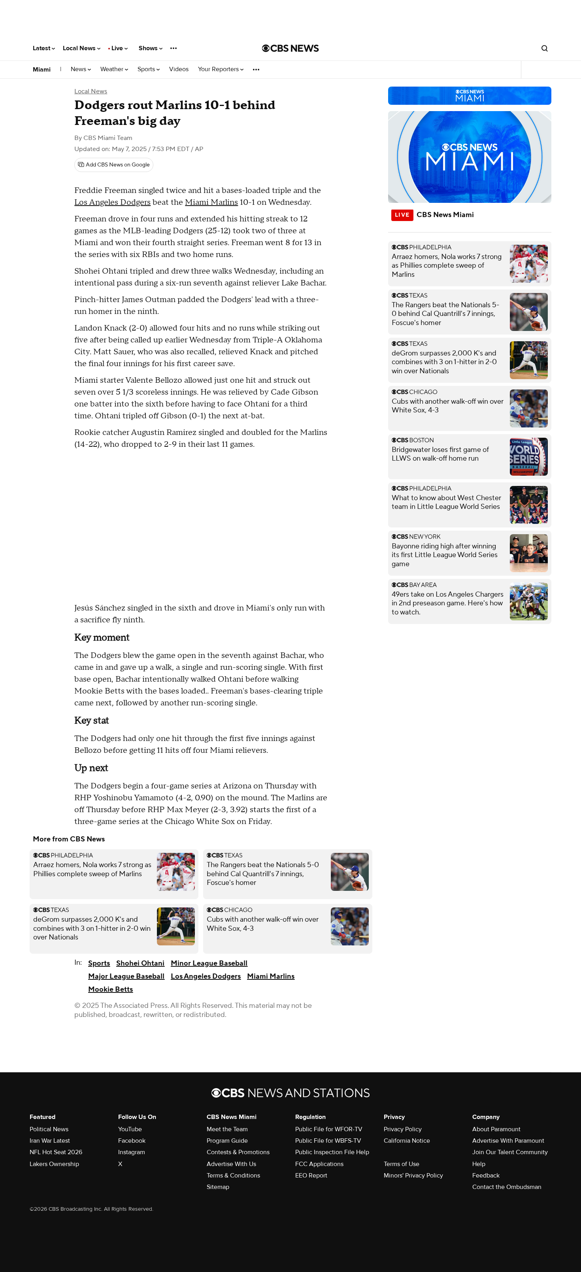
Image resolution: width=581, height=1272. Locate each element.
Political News (49, 1129)
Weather (112, 69)
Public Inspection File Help (332, 1152)
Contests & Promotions (238, 1152)
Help (478, 1164)
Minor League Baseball (209, 963)
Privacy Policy (403, 1129)
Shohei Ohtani (140, 963)
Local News (80, 48)
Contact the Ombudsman (506, 1187)
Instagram (131, 1152)
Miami (42, 70)
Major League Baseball (126, 976)
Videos (179, 69)
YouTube (130, 1129)
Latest (42, 48)
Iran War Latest (50, 1141)
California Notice (407, 1141)
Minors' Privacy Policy (413, 1175)
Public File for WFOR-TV (328, 1129)
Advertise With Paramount (508, 1141)
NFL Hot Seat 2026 (56, 1152)
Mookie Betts (110, 989)
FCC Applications (319, 1164)
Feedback (486, 1175)
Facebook (131, 1141)
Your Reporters (219, 69)
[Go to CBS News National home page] (290, 48)
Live (117, 48)
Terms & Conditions (233, 1175)
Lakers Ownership (54, 1164)
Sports (147, 69)
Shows (149, 48)
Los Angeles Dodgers (112, 202)
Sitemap (218, 1187)
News (79, 69)
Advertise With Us (231, 1164)
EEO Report (311, 1175)
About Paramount (496, 1129)
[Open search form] (544, 48)
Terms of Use (401, 1164)
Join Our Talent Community (510, 1152)
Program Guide (227, 1141)
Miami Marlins (211, 202)
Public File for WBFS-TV (328, 1141)
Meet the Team (227, 1129)
